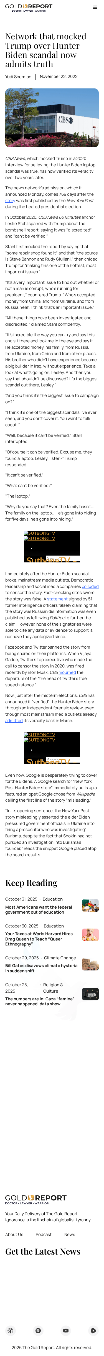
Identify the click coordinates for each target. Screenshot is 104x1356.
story (10, 200)
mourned (67, 672)
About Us (14, 1234)
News (69, 1234)
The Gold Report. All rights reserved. (52, 1347)
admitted (14, 720)
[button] (93, 7)
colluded (90, 586)
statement (57, 599)
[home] (29, 7)
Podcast (44, 1234)
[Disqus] (52, 1097)
